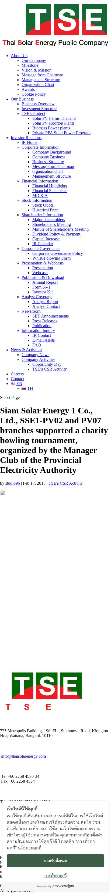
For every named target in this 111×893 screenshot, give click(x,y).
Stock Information (37, 200)
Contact (17, 378)
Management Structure (41, 79)
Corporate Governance (41, 248)
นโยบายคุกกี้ (29, 847)
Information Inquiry (38, 330)
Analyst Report (45, 301)
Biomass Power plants (51, 128)
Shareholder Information (42, 214)
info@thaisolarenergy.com (23, 756)
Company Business (48, 157)
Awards (28, 89)
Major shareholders (48, 219)
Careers (17, 374)
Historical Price (45, 210)
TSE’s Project (33, 113)
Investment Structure (39, 108)
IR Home (29, 142)
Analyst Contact (46, 306)
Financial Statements (49, 190)
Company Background (51, 152)
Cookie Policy (34, 94)
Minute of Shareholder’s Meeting (60, 229)
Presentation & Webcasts (43, 263)
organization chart (47, 171)
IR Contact (41, 335)
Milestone (30, 65)
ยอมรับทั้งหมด (55, 860)
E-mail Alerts (43, 340)
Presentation (42, 268)
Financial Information (40, 181)
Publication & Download (43, 277)
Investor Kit (42, 292)
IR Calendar (42, 243)
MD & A (40, 195)
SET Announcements (50, 316)
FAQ (36, 345)
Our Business (22, 99)
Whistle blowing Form (51, 258)
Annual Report (45, 282)
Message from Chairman (42, 75)
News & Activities (26, 350)
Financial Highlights (49, 186)
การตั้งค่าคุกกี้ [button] (55, 875)
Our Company (34, 60)
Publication (41, 325)
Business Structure (48, 161)
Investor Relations (26, 137)
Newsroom (31, 311)
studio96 (12, 483)
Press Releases (44, 321)
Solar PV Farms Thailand (54, 118)
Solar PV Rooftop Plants (53, 123)
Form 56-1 (41, 287)
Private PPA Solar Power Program (61, 132)
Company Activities (38, 359)
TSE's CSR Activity (65, 483)
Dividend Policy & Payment (56, 234)
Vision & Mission (36, 70)
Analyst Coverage (37, 296)
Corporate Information (41, 147)
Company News (35, 354)
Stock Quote (43, 205)
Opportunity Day (46, 364)
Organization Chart (38, 84)
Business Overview (38, 104)
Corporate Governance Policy (57, 253)
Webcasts (40, 272)
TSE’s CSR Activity (49, 369)
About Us (19, 55)
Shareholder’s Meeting (51, 224)
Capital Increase (46, 239)
